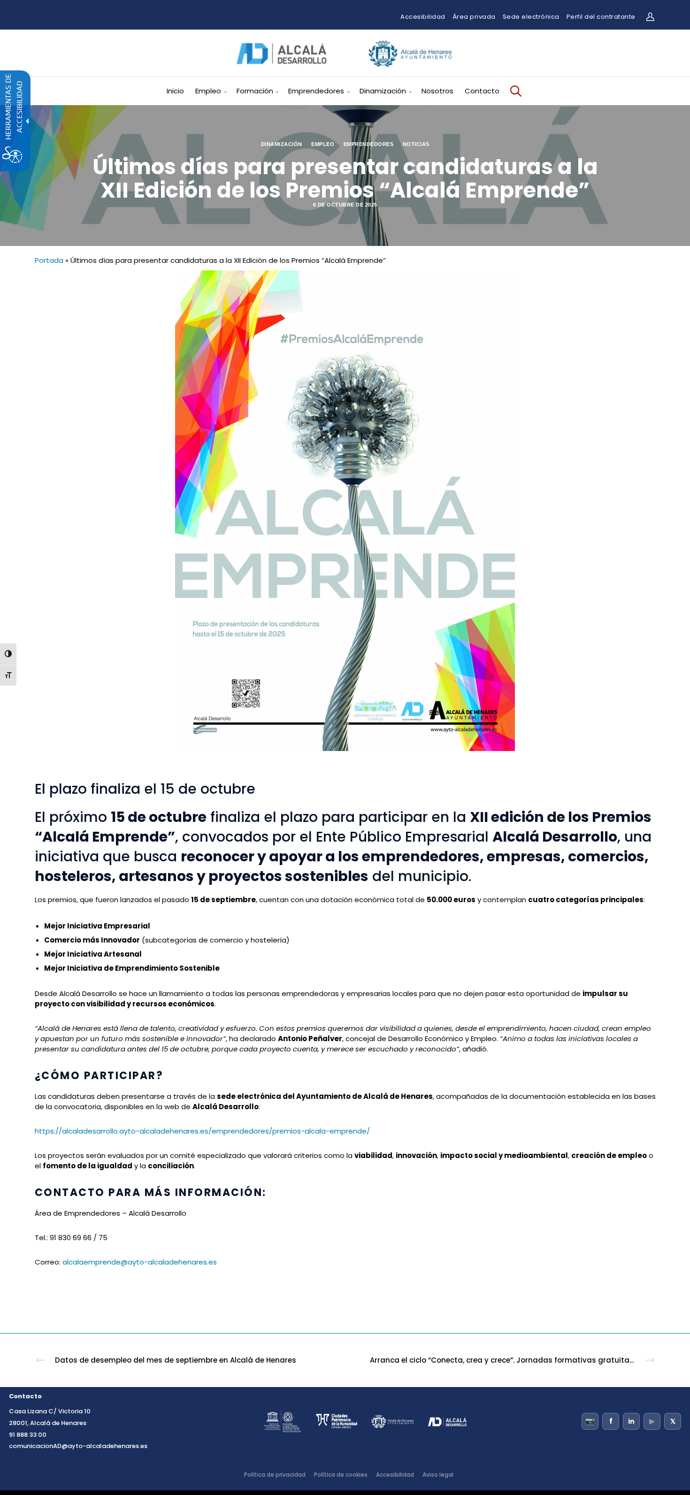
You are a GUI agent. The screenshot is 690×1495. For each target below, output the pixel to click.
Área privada (474, 16)
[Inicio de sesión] (650, 17)
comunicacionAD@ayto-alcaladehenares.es (78, 1445)
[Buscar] (514, 91)
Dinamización (281, 144)
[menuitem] (179, 91)
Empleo (322, 144)
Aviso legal (437, 1475)
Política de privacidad (275, 1475)
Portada (49, 260)
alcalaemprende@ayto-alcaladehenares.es (139, 1262)
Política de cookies (341, 1475)
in (631, 1421)
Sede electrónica (531, 16)
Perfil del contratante (601, 16)
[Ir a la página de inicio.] (345, 69)
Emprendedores (369, 144)
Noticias (416, 144)
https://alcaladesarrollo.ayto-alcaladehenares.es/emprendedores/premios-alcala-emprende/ (202, 1131)
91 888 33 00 (27, 1434)
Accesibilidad (422, 16)
